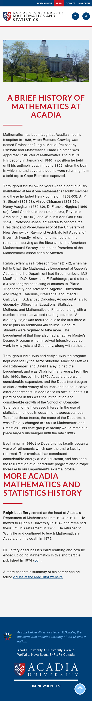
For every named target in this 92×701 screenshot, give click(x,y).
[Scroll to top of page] (80, 689)
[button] (75, 16)
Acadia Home (44, 3)
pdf (37, 560)
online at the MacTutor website (38, 576)
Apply (59, 3)
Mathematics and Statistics (34, 18)
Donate (70, 3)
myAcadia (84, 3)
